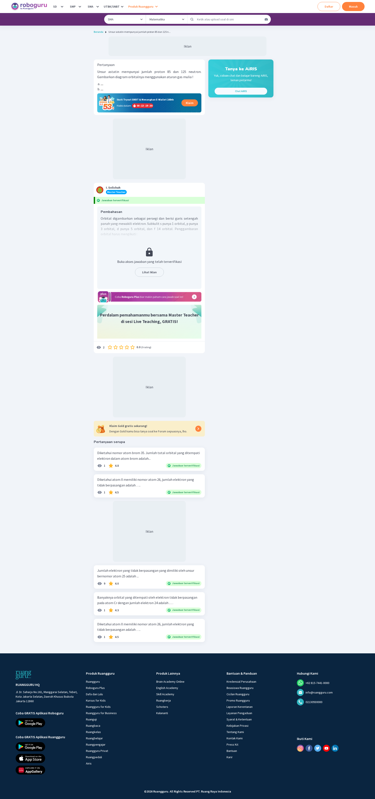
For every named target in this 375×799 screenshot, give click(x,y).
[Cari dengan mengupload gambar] (266, 19)
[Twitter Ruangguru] (317, 748)
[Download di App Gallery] (47, 769)
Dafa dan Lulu (94, 694)
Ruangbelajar (94, 738)
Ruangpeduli (94, 757)
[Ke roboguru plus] (149, 297)
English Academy (167, 688)
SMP (73, 6)
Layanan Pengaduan (239, 713)
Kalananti (162, 713)
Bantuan (232, 751)
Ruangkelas (93, 732)
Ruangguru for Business (101, 713)
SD (55, 6)
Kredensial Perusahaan (241, 682)
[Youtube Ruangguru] (326, 748)
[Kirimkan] (192, 19)
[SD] (62, 6)
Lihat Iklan (149, 272)
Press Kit (232, 744)
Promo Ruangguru (238, 700)
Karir (230, 757)
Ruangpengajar (95, 744)
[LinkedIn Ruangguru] (335, 748)
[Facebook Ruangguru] (309, 748)
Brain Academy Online (170, 682)
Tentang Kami (235, 732)
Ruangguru (93, 682)
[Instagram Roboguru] (300, 748)
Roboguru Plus (95, 688)
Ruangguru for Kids (98, 707)
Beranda (98, 31)
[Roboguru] (30, 6)
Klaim (190, 103)
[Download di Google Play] (47, 722)
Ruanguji (91, 719)
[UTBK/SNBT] (122, 6)
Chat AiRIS (241, 91)
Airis (89, 763)
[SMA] (97, 6)
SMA (90, 6)
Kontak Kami (235, 738)
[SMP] (79, 6)
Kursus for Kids (96, 700)
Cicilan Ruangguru (238, 694)
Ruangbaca (93, 726)
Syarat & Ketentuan (239, 719)
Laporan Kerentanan (240, 707)
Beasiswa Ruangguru (240, 688)
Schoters (162, 707)
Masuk (353, 6)
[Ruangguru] (23, 675)
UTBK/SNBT (112, 6)
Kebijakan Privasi (237, 726)
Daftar (329, 6)
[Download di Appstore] (47, 758)
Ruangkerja (163, 700)
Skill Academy (165, 694)
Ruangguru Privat (97, 751)
